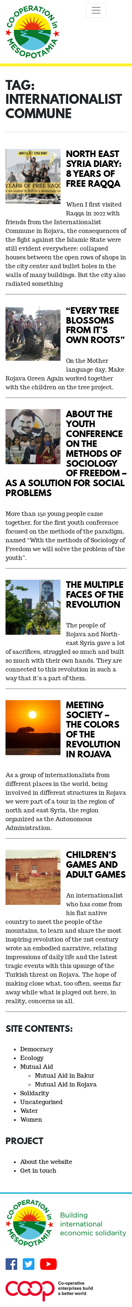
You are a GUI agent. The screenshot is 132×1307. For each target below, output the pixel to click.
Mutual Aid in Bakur (64, 1076)
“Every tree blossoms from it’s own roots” (95, 325)
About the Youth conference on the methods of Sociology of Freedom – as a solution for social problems (66, 453)
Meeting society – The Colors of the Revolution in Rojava (93, 729)
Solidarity (34, 1093)
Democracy (36, 1049)
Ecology (32, 1058)
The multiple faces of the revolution (95, 594)
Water (29, 1111)
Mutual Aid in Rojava (66, 1084)
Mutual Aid (36, 1067)
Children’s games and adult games (96, 864)
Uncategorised (41, 1102)
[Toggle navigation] (96, 10)
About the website (46, 1162)
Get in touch (38, 1171)
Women (31, 1120)
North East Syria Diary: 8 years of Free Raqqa (94, 168)
